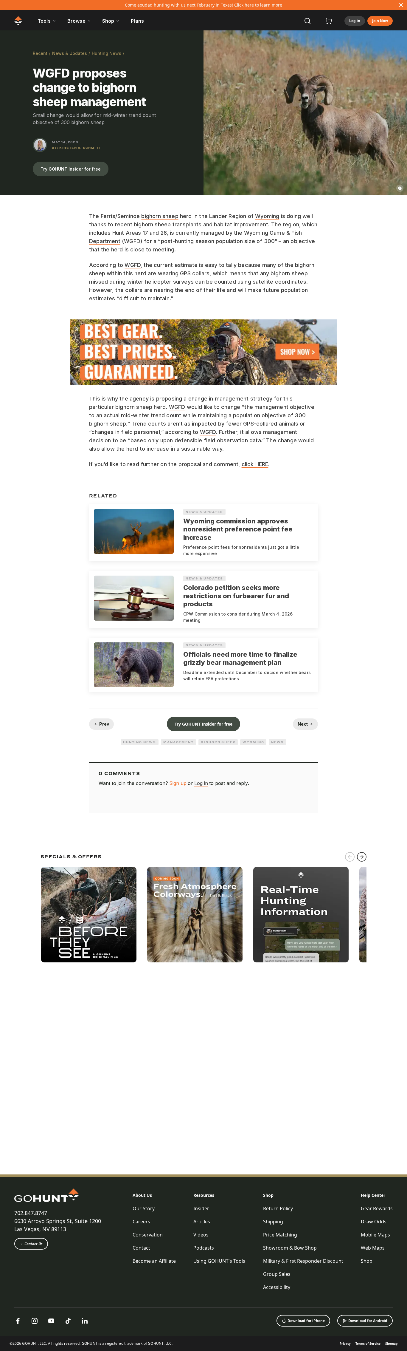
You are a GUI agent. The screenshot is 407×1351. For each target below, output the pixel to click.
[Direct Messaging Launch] (301, 914)
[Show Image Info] (399, 188)
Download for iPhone (306, 1320)
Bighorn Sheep (218, 742)
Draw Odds (373, 1221)
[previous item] (350, 857)
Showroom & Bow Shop (290, 1248)
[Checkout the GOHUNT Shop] (329, 20)
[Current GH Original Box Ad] (88, 914)
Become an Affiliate (154, 1261)
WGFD (133, 265)
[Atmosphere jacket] (195, 914)
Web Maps (373, 1248)
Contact (141, 1248)
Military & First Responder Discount (303, 1261)
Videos (201, 1234)
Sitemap (391, 1343)
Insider (201, 1208)
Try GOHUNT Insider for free (71, 168)
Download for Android (367, 1320)
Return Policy (278, 1208)
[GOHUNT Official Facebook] (17, 1320)
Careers (141, 1221)
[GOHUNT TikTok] (68, 1320)
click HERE (255, 464)
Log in (354, 20)
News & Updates (69, 53)
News (277, 742)
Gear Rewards (377, 1208)
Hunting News (106, 53)
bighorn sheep (159, 216)
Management (178, 742)
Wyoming (267, 216)
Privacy (345, 1343)
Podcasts (203, 1248)
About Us (142, 1195)
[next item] (361, 857)
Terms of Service (367, 1343)
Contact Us (33, 1243)
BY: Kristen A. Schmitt (76, 147)
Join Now (380, 20)
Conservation (148, 1234)
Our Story (144, 1208)
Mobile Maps (375, 1234)
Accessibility (276, 1287)
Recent (40, 53)
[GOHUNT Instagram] (34, 1320)
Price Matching (280, 1234)
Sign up (178, 783)
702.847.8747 (30, 1212)
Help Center (373, 1195)
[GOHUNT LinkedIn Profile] (84, 1320)
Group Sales (277, 1274)
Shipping (273, 1221)
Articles (201, 1221)
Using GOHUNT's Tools (219, 1261)
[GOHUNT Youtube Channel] (51, 1320)
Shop (268, 1195)
